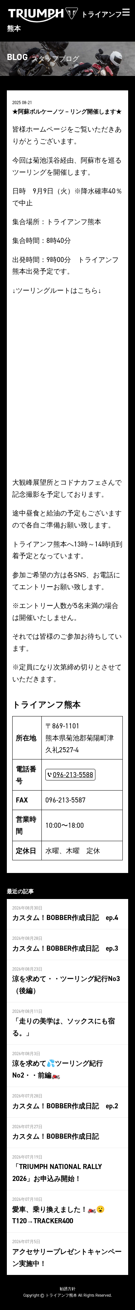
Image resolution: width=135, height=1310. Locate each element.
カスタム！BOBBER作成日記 (55, 1136)
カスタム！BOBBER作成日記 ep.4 (65, 917)
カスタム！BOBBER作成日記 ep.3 (65, 948)
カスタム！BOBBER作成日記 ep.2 (65, 1105)
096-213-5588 (73, 774)
